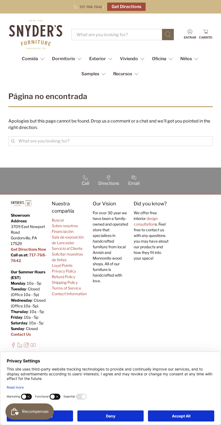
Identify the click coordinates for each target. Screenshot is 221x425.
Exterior (97, 58)
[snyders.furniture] (36, 34)
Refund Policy (63, 276)
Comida (30, 58)
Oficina (159, 58)
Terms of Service (66, 288)
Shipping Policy (65, 282)
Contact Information (69, 293)
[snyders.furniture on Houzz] (19, 346)
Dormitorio (63, 58)
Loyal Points (62, 265)
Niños (186, 58)
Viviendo (129, 58)
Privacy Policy (64, 271)
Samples (90, 73)
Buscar (58, 220)
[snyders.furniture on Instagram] (26, 346)
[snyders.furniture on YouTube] (33, 346)
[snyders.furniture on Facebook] (13, 346)
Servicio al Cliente (67, 248)
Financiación (63, 231)
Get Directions (126, 6)
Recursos (122, 73)
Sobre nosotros (65, 225)
